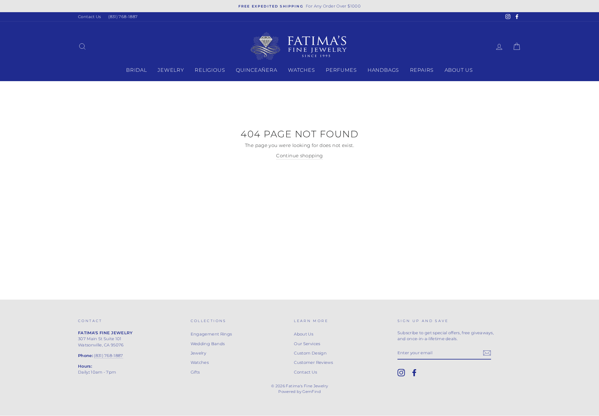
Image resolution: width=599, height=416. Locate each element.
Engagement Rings (211, 334)
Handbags (383, 70)
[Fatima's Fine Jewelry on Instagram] (401, 372)
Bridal (136, 70)
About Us (459, 70)
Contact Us (89, 16)
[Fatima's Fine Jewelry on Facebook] (414, 372)
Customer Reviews (313, 362)
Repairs (422, 70)
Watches (301, 70)
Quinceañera (256, 70)
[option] (299, 6)
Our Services (307, 343)
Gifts (195, 372)
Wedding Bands (208, 343)
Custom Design (310, 353)
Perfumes (341, 70)
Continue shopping (299, 156)
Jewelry (171, 70)
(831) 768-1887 (123, 16)
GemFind (311, 391)
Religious (210, 70)
